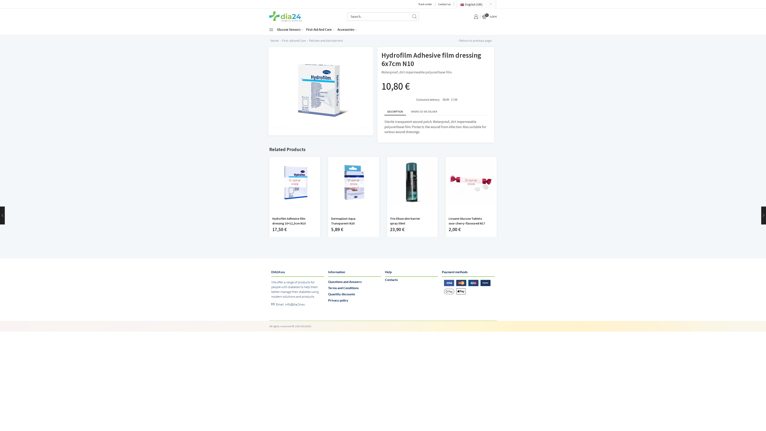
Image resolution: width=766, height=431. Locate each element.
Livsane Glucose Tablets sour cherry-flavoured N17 (467, 220)
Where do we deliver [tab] (424, 111)
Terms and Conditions (343, 288)
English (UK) (473, 4)
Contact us (444, 4)
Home (274, 41)
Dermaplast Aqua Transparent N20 (343, 220)
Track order (425, 4)
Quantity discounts (341, 294)
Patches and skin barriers (326, 41)
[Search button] (415, 17)
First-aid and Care (319, 29)
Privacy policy (338, 300)
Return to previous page (475, 41)
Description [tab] (395, 111)
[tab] (395, 111)
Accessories (346, 29)
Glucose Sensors (288, 29)
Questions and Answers (345, 282)
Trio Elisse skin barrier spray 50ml (405, 220)
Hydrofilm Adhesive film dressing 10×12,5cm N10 (289, 220)
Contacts (391, 280)
